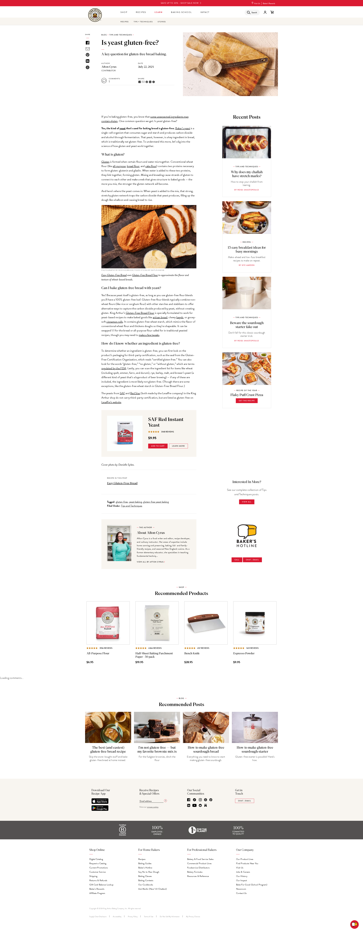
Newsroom (241, 889)
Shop (124, 12)
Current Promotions (98, 867)
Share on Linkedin (150, 82)
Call (237, 560)
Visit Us (257, 3)
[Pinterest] (210, 800)
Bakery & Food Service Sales (200, 859)
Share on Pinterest (147, 82)
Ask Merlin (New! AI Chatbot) (152, 889)
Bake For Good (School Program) (251, 884)
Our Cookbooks (145, 884)
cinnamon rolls (114, 322)
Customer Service (97, 872)
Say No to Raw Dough (148, 872)
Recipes (141, 12)
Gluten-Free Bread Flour (145, 275)
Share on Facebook (140, 82)
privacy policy (153, 807)
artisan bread (160, 317)
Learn (159, 12)
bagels (179, 317)
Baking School (181, 12)
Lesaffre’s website (111, 402)
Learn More (178, 446)
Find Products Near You (247, 863)
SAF (122, 393)
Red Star (135, 393)
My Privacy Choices (193, 916)
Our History (241, 876)
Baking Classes (145, 876)
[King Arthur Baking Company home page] (95, 15)
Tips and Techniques (120, 35)
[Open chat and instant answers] (354, 924)
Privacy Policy (133, 916)
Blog (104, 35)
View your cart (272, 12)
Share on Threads (153, 82)
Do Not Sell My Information (170, 916)
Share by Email (143, 82)
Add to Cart (158, 446)
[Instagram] (200, 800)
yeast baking (135, 502)
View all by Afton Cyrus (150, 562)
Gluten (105, 162)
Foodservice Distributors (198, 867)
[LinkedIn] (188, 805)
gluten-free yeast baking (156, 502)
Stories (162, 21)
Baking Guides (144, 863)
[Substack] (205, 805)
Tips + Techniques (143, 21)
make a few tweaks (149, 335)
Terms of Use (148, 916)
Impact (205, 12)
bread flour (133, 166)
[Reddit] (200, 805)
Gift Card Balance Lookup (101, 884)
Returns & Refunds (98, 880)
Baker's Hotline (145, 867)
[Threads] (205, 800)
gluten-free (122, 502)
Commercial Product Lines (199, 863)
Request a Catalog (97, 863)
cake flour (150, 166)
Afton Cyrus (109, 66)
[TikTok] (194, 800)
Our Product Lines (244, 859)
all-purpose (119, 166)
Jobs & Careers (243, 872)
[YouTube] (194, 805)
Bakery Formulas (194, 872)
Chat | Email (252, 560)
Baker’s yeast (182, 128)
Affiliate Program (97, 893)
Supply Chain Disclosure (97, 916)
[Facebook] (188, 800)
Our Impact (241, 880)
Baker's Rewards (269, 3)
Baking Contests (145, 880)
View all (246, 502)
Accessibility (117, 916)
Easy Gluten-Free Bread (114, 275)
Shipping (93, 876)
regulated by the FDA (113, 368)
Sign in (265, 12)
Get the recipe (247, 400)
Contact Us (241, 893)
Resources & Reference (198, 876)
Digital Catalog (96, 859)
